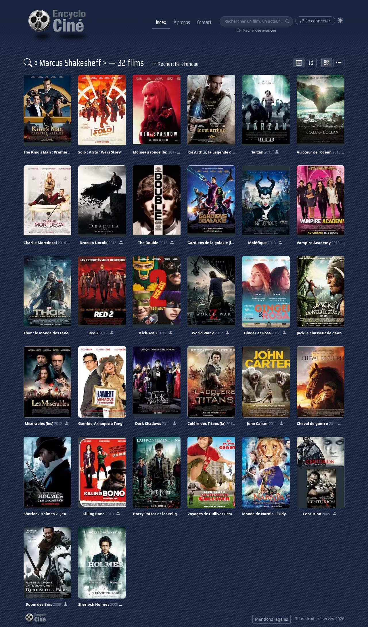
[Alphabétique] (311, 62)
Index (161, 22)
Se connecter (317, 21)
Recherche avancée (259, 30)
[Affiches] (326, 62)
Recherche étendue (177, 63)
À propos (182, 22)
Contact (204, 22)
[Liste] (339, 62)
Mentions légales (271, 619)
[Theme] (340, 20)
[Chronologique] (299, 62)
